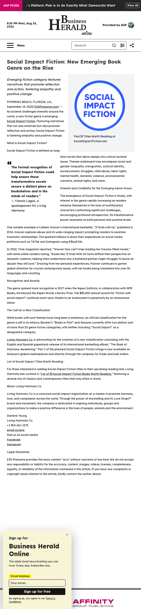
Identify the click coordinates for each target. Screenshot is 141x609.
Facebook (13, 439)
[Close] (67, 534)
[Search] (114, 45)
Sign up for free (37, 591)
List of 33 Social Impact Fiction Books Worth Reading (76, 374)
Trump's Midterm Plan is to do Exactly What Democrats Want (66, 5)
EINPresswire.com (46, 106)
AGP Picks (11, 5)
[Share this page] (131, 45)
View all (132, 5)
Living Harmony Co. (20, 339)
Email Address (20, 576)
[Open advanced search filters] (122, 45)
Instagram (14, 444)
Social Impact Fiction (21, 121)
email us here (16, 430)
